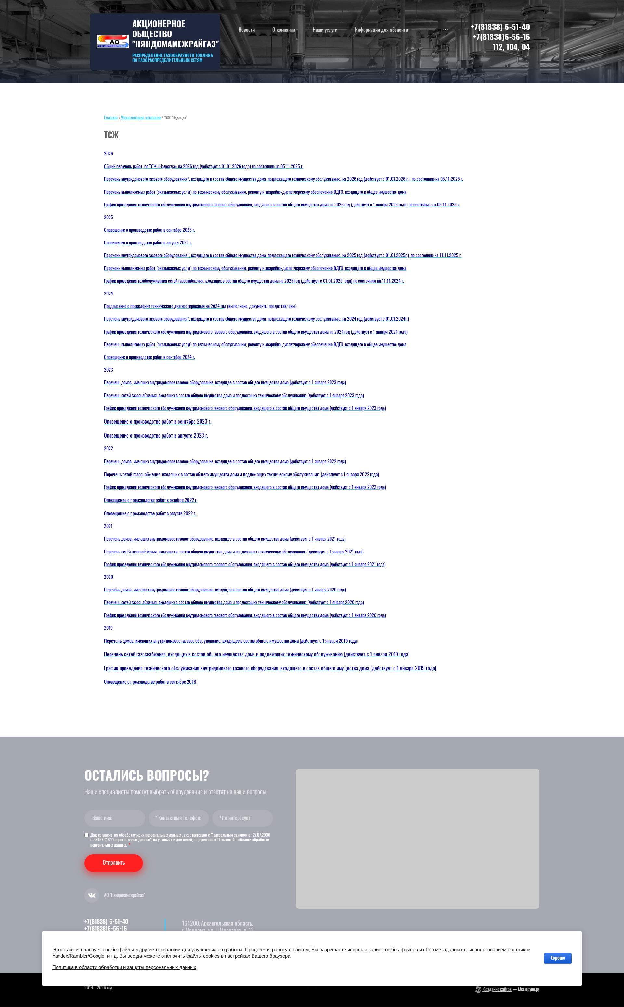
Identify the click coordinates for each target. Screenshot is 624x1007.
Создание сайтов (497, 990)
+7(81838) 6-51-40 (500, 27)
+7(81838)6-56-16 (501, 38)
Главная (111, 118)
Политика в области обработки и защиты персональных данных (124, 967)
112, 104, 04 (511, 48)
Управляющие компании (141, 118)
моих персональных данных (158, 835)
